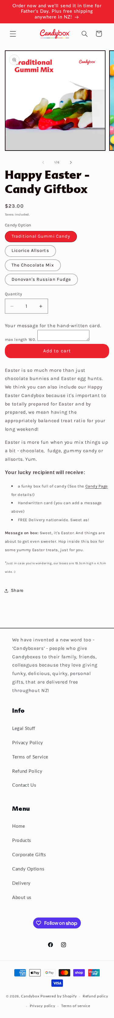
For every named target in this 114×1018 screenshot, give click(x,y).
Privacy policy (42, 1006)
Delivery (21, 883)
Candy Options (28, 869)
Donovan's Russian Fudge (41, 279)
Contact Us (24, 785)
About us (22, 897)
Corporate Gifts (29, 855)
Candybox (30, 996)
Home (18, 826)
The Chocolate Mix (33, 265)
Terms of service (75, 1006)
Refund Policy (27, 771)
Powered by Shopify (58, 996)
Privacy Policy (27, 743)
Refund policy (95, 996)
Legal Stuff (23, 728)
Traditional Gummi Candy (41, 236)
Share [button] (17, 590)
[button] (13, 34)
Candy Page (96, 486)
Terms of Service (30, 757)
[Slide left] (43, 162)
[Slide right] (71, 162)
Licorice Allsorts (30, 250)
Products (21, 840)
